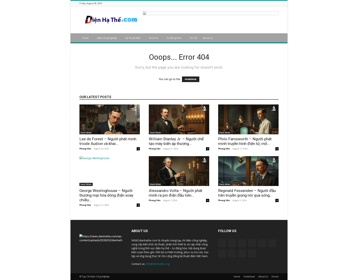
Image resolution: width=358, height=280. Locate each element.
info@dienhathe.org (157, 264)
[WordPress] (272, 3)
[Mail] (258, 3)
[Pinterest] (262, 3)
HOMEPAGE (191, 79)
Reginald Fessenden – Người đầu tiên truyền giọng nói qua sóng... (247, 193)
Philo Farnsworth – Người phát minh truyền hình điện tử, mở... (245, 141)
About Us (208, 38)
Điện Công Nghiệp (107, 38)
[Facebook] (239, 3)
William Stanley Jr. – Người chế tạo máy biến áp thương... (176, 141)
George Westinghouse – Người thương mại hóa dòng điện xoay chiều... (106, 195)
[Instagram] (248, 3)
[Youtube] (276, 3)
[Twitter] (267, 3)
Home (85, 38)
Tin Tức (194, 38)
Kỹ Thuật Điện (133, 38)
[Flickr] (244, 3)
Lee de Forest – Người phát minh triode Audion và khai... (107, 141)
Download (249, 276)
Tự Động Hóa (174, 38)
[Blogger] (235, 3)
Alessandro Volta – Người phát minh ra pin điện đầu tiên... (175, 193)
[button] (274, 38)
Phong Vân (85, 148)
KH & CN (153, 38)
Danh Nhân (86, 132)
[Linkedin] (253, 3)
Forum (275, 276)
